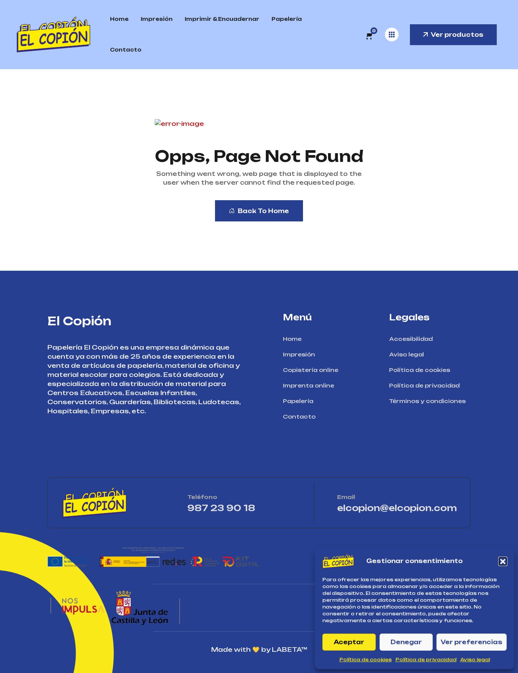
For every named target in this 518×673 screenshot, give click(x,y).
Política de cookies (365, 659)
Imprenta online (308, 385)
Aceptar (349, 642)
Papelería (287, 19)
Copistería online (310, 370)
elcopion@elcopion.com (397, 508)
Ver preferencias (471, 642)
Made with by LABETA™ (259, 649)
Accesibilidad (411, 339)
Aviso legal (475, 659)
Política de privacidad (426, 659)
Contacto (125, 50)
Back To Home (263, 211)
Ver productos (457, 34)
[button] (503, 561)
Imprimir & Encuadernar (222, 19)
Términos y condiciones (427, 401)
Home (119, 19)
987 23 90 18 (243, 508)
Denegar (406, 642)
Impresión (157, 19)
